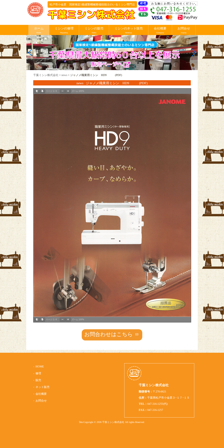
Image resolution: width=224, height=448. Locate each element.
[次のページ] (42, 91)
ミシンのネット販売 (128, 30)
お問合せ (183, 30)
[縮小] (62, 91)
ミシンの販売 (94, 30)
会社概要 (160, 30)
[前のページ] (36, 91)
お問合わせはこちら (108, 334)
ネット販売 (43, 386)
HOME (40, 366)
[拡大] (68, 91)
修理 (38, 373)
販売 (38, 380)
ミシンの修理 (64, 30)
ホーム (39, 30)
